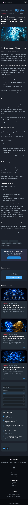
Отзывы (14, 483)
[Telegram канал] (14, 467)
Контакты (14, 485)
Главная (3, 10)
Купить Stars (14, 472)
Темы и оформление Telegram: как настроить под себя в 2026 (15, 431)
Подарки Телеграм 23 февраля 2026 (13, 416)
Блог (7, 10)
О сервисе (14, 482)
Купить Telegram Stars (13, 257)
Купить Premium (14, 474)
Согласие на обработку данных (14, 496)
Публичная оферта (14, 493)
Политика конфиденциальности (14, 494)
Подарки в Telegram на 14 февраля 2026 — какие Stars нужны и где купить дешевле (14, 426)
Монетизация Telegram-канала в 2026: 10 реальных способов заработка (14, 437)
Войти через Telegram (15, 277)
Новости (11, 10)
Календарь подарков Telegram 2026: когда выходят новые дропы (14, 421)
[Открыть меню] (25, 2)
